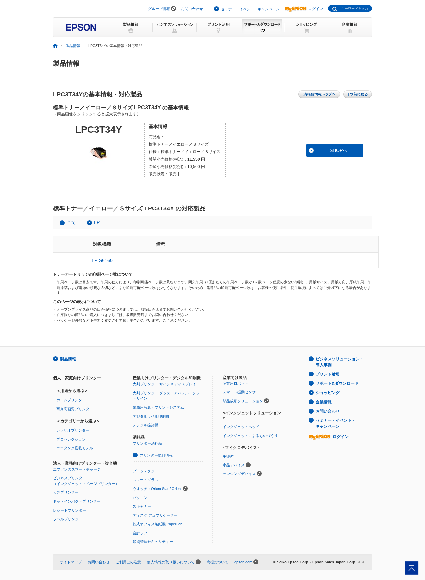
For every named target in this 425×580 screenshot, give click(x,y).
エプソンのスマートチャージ (77, 469)
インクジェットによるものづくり (250, 436)
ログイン (315, 9)
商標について (217, 562)
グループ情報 (159, 9)
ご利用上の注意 (128, 562)
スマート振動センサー (241, 392)
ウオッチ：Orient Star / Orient (157, 489)
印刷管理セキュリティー (153, 542)
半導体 (228, 456)
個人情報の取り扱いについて (171, 562)
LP (97, 222)
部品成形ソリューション (243, 401)
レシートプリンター (69, 510)
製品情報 (73, 46)
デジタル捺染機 (145, 425)
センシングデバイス (239, 474)
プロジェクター (145, 471)
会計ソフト (142, 533)
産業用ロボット (235, 383)
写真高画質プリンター (74, 409)
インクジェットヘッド (241, 427)
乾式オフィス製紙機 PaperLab (157, 524)
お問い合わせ (192, 9)
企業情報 (324, 402)
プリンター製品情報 (156, 455)
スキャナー (142, 506)
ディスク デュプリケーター (155, 515)
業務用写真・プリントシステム (158, 407)
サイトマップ (71, 562)
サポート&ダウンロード (337, 383)
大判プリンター (66, 492)
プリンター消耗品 (147, 443)
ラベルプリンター (67, 519)
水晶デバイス (234, 465)
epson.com (243, 562)
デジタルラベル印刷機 (151, 416)
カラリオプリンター (72, 430)
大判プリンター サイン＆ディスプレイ (164, 384)
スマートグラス (145, 480)
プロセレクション (71, 439)
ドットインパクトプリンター (77, 501)
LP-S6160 (102, 260)
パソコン (140, 498)
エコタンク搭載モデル (74, 448)
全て (71, 222)
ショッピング (328, 392)
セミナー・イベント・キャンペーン (250, 9)
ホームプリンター (71, 400)
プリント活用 (328, 374)
